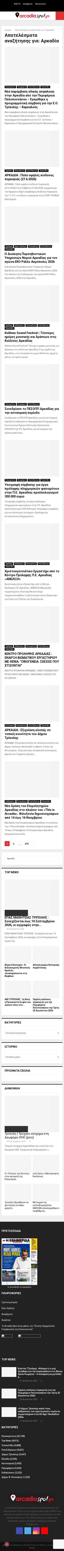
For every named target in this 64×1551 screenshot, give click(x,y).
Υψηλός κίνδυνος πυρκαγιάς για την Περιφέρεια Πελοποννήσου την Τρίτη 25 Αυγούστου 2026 (39, 1393)
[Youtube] (44, 1530)
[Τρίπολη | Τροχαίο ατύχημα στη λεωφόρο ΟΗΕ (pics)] (32, 1114)
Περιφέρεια (22, 87)
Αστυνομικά (9, 725)
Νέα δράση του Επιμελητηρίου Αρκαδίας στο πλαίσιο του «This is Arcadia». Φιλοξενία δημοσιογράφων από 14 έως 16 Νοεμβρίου (32, 811)
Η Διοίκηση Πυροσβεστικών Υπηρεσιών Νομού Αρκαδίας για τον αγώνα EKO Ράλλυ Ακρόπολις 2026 (31, 258)
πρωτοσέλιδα (14, 1287)
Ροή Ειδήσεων (33, 87)
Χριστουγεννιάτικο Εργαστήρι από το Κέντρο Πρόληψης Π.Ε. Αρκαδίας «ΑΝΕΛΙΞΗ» (32, 575)
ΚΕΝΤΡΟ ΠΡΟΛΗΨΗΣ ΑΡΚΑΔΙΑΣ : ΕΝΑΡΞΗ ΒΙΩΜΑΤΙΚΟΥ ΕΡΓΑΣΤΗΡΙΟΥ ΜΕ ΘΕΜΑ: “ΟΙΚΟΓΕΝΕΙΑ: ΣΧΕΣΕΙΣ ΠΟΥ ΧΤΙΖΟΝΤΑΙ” (32, 659)
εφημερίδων (27, 1287)
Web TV (17, 4)
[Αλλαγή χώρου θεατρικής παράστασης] (46, 955)
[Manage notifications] (6, 1544)
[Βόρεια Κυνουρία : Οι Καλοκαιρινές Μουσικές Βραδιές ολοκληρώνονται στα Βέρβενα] (18, 955)
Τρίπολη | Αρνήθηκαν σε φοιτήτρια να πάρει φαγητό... (17, 1205)
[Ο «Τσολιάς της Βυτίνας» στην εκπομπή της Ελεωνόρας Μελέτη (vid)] (18, 1164)
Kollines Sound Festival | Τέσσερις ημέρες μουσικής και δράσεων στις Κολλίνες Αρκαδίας (30, 337)
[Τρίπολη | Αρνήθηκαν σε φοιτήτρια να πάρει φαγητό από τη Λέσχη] (18, 1192)
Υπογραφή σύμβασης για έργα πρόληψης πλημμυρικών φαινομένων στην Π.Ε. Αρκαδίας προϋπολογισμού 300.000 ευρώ (32, 490)
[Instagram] (36, 1530)
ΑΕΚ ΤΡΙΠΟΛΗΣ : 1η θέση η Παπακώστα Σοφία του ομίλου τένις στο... (18, 1002)
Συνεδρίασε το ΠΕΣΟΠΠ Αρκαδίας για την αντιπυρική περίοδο (32, 411)
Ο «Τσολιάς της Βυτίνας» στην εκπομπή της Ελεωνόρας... (17, 1176)
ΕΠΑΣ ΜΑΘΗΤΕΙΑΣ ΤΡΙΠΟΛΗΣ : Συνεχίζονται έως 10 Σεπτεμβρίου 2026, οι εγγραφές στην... (30, 921)
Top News (8, 170)
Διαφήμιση (27, 4)
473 (27, 844)
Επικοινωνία (40, 4)
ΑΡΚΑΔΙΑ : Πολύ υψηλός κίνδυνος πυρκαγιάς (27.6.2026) (29, 177)
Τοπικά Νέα (45, 87)
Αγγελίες (6, 1320)
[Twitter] (27, 1530)
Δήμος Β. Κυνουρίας (12, 1477)
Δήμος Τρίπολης (20, 246)
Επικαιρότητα (10, 87)
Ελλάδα (5, 1459)
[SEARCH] (56, 858)
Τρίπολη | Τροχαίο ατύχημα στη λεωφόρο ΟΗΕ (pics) (27, 1135)
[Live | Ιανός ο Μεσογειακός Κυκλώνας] (46, 1164)
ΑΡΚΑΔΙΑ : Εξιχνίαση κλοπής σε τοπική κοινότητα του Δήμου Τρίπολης (28, 734)
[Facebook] (19, 1530)
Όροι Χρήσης (8, 1308)
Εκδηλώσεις (19, 325)
